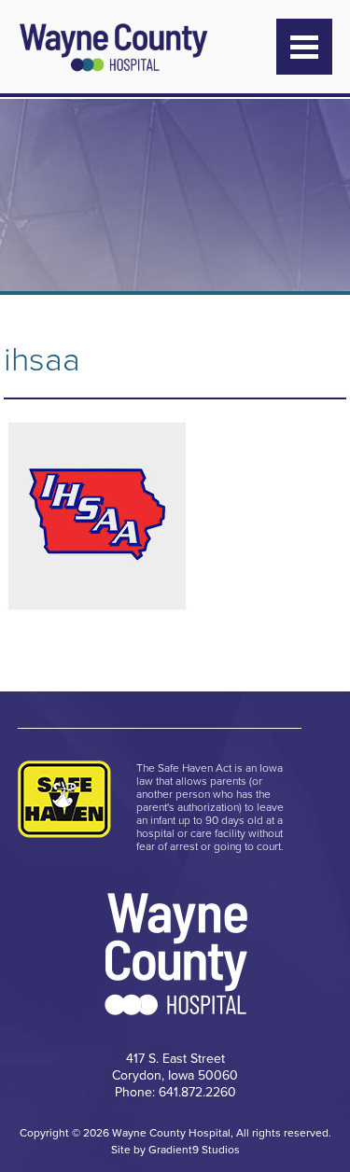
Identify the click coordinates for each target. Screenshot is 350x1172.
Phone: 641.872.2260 (175, 1092)
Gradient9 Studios (194, 1149)
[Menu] (304, 47)
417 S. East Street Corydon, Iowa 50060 (175, 1067)
